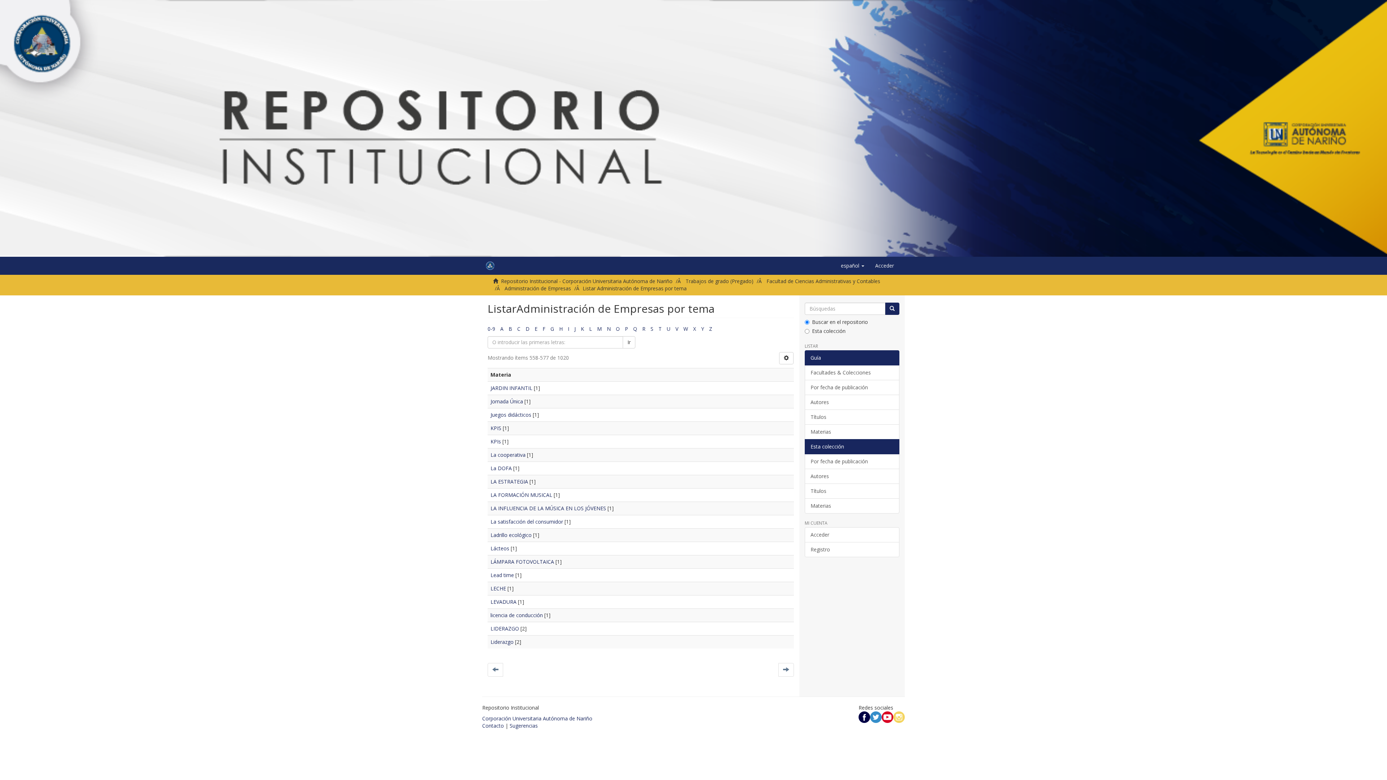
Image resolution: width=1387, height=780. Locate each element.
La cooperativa (508, 454)
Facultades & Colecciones (841, 372)
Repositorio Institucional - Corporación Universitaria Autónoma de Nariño (587, 281)
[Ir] (892, 309)
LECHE (498, 588)
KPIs (496, 441)
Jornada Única (507, 401)
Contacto (493, 725)
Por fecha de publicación (839, 387)
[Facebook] (864, 716)
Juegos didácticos (511, 414)
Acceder (820, 534)
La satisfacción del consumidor (527, 521)
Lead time (502, 575)
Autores (820, 402)
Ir (629, 342)
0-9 (491, 328)
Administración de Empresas (538, 288)
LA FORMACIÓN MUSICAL (521, 494)
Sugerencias (524, 725)
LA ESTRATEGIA (509, 481)
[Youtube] (887, 716)
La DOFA (501, 468)
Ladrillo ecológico (511, 535)
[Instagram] (899, 716)
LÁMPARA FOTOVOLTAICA (522, 561)
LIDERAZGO (505, 628)
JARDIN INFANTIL (511, 388)
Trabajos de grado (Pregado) (719, 281)
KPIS (496, 428)
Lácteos (500, 548)
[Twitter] (876, 716)
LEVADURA (504, 601)
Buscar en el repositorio (840, 321)
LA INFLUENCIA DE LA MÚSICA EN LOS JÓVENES (548, 508)
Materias (821, 431)
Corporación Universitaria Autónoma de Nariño (537, 718)
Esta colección (829, 331)
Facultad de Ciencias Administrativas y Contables (823, 281)
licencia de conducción (517, 615)
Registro (820, 549)
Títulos (818, 416)
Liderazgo (502, 641)
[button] (852, 266)
